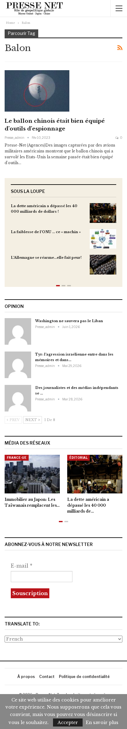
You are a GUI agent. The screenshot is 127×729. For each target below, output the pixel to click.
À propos (26, 676)
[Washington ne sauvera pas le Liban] (18, 331)
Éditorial (78, 457)
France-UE (17, 457)
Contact (47, 676)
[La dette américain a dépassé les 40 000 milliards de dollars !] (103, 213)
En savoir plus (102, 722)
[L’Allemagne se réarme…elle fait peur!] (103, 265)
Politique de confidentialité (84, 676)
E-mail (21, 566)
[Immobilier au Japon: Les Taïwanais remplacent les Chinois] (32, 474)
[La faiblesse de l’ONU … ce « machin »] (103, 239)
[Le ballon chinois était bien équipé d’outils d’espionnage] (37, 91)
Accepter (68, 722)
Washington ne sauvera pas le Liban (69, 321)
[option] (63, 242)
